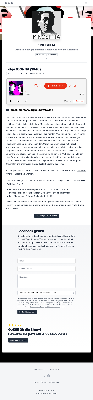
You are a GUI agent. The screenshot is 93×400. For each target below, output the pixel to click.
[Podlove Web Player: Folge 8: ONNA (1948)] (46, 91)
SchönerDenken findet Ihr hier (40, 196)
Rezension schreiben (18, 340)
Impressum (54, 369)
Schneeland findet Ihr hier (57, 193)
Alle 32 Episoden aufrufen (46, 216)
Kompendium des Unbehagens (30, 205)
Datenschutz (39, 369)
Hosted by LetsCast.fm (46, 390)
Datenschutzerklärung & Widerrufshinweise (45, 307)
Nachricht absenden (27, 312)
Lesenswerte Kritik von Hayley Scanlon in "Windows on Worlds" (39, 189)
